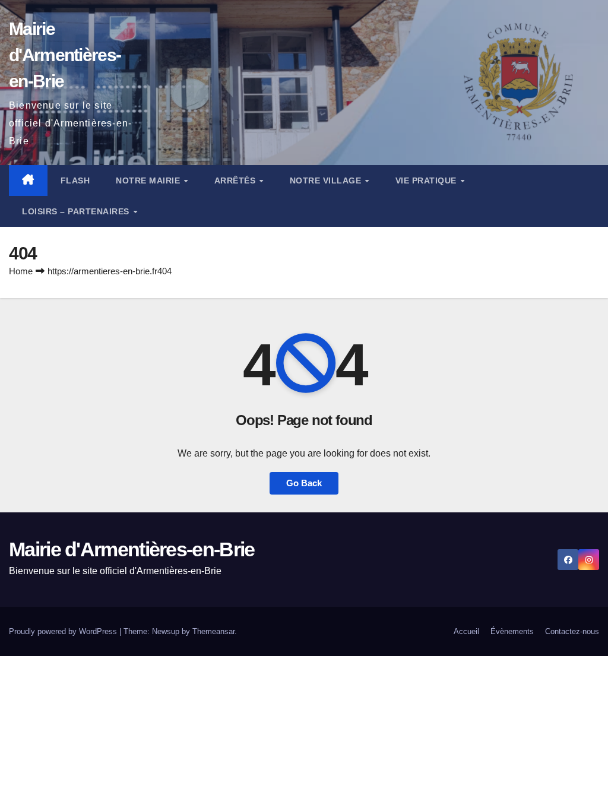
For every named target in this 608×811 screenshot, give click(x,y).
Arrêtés (236, 180)
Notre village (327, 180)
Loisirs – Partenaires (77, 211)
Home (21, 271)
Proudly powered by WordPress (64, 631)
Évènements (512, 631)
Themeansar (213, 631)
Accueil (466, 631)
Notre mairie (149, 180)
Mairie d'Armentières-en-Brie (65, 55)
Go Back (304, 483)
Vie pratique (427, 180)
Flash (75, 180)
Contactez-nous (572, 631)
